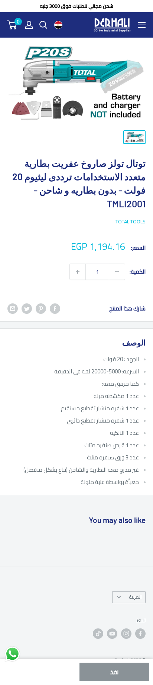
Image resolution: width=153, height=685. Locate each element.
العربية (135, 596)
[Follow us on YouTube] (112, 633)
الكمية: (138, 271)
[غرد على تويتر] (27, 308)
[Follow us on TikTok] (98, 633)
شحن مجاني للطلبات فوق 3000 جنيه (76, 5)
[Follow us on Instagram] (126, 633)
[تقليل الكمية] (117, 272)
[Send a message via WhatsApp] (12, 654)
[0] (12, 24)
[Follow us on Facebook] (140, 633)
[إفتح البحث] (43, 25)
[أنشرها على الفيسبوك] (55, 308)
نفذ (114, 672)
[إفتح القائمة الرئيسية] (142, 25)
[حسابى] (29, 25)
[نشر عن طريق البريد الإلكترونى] (12, 308)
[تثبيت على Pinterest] (41, 308)
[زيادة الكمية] (77, 272)
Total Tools (130, 221)
